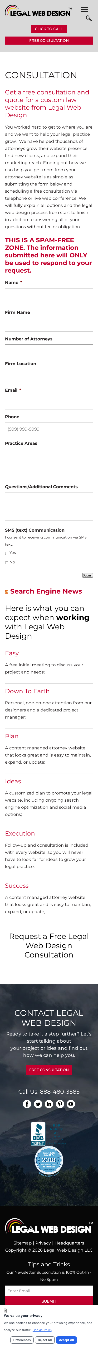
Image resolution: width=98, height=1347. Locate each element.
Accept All (66, 1340)
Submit (88, 575)
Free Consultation (49, 40)
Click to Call (49, 29)
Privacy (43, 1243)
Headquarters (69, 1243)
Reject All (45, 1340)
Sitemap (23, 1243)
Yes (13, 552)
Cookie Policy (42, 1330)
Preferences (22, 1340)
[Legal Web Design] (38, 15)
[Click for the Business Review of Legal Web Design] (49, 1134)
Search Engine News (46, 591)
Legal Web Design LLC (68, 1250)
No (12, 562)
